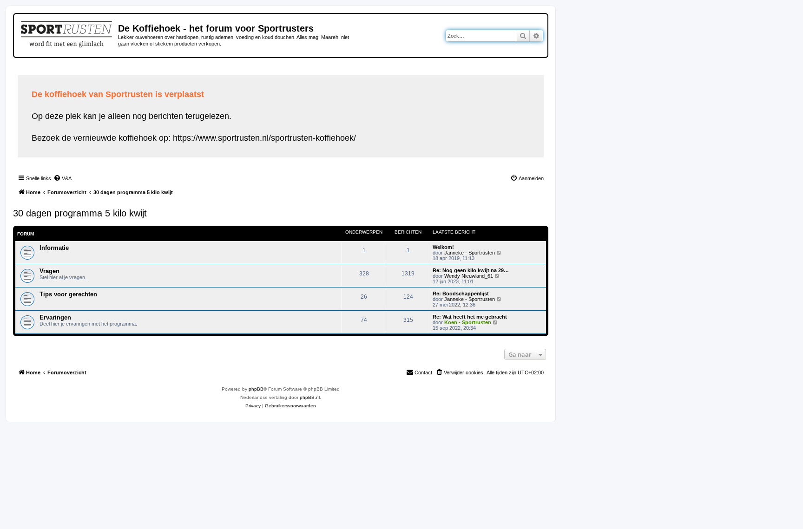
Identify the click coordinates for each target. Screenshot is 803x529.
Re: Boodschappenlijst (461, 293)
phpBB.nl (310, 397)
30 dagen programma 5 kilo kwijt (80, 213)
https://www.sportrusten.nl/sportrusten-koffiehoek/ (264, 138)
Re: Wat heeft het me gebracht (470, 317)
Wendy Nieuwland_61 (468, 276)
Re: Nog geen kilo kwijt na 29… (471, 270)
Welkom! (443, 247)
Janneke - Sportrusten (469, 252)
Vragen (49, 271)
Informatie (54, 247)
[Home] (67, 32)
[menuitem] (62, 178)
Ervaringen (55, 317)
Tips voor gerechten (68, 294)
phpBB (256, 389)
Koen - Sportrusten (467, 322)
